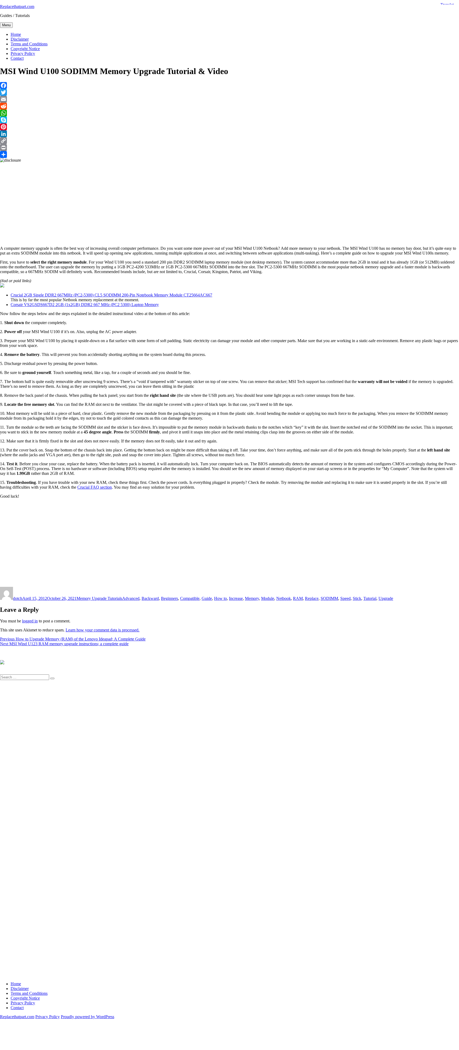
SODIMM (329, 598)
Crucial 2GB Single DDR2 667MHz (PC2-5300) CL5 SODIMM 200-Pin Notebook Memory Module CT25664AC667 (111, 295)
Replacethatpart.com (17, 6)
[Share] (229, 154)
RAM (298, 598)
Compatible (189, 598)
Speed (345, 598)
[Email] (229, 99)
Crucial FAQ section (94, 487)
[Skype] (229, 120)
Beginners (169, 598)
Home (16, 34)
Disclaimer (20, 39)
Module (267, 598)
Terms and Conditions (29, 44)
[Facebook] (229, 85)
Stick (357, 598)
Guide (207, 598)
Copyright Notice (25, 48)
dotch (17, 598)
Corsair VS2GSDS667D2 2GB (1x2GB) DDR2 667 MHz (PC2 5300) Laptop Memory (85, 304)
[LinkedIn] (229, 133)
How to (220, 598)
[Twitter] (229, 92)
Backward (150, 598)
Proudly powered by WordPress (87, 1016)
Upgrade (386, 598)
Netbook (283, 598)
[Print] (229, 147)
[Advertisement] (159, 200)
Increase (236, 598)
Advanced (130, 598)
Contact (17, 58)
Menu (6, 25)
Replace (311, 598)
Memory (252, 598)
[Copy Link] (229, 140)
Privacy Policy (23, 53)
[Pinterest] (229, 126)
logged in (30, 621)
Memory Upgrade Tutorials (99, 598)
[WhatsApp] (229, 113)
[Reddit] (229, 106)
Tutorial (369, 598)
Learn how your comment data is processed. (102, 630)
